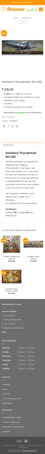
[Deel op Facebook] (8, 126)
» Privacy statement (11, 422)
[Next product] (20, 22)
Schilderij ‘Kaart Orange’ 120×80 (12, 290)
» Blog (4, 389)
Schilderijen (27, 18)
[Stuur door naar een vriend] (13, 126)
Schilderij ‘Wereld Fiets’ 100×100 (11, 257)
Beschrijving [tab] (8, 145)
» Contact (6, 431)
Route (4, 332)
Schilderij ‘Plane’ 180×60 (33, 257)
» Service (6, 394)
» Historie (6, 384)
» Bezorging (7, 403)
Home (15, 18)
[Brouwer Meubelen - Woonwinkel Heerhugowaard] (22, 9)
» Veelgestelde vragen (11, 417)
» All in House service (11, 398)
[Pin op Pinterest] (17, 126)
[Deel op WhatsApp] (4, 126)
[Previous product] (25, 22)
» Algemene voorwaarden (13, 427)
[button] (3, 9)
